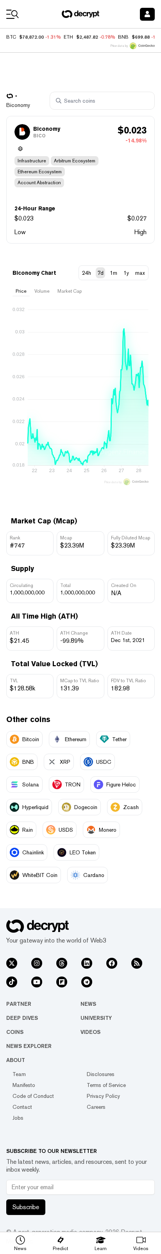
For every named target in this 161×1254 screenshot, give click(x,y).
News (88, 1004)
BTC (11, 37)
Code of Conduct (33, 1096)
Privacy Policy (103, 1096)
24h (86, 273)
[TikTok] (11, 982)
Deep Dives (22, 1018)
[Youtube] (36, 982)
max (140, 273)
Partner (18, 1004)
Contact (22, 1107)
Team (19, 1074)
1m (113, 273)
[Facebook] (111, 963)
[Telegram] (86, 982)
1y (126, 273)
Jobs (18, 1118)
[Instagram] (36, 963)
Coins (14, 1032)
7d (100, 273)
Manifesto (24, 1085)
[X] (11, 963)
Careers (96, 1107)
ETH (68, 37)
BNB (123, 37)
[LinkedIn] (86, 963)
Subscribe (26, 1207)
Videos (90, 1032)
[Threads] (61, 963)
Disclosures (100, 1074)
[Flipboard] (61, 982)
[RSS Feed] (136, 963)
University (96, 1018)
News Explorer (29, 1046)
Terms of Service (106, 1085)
